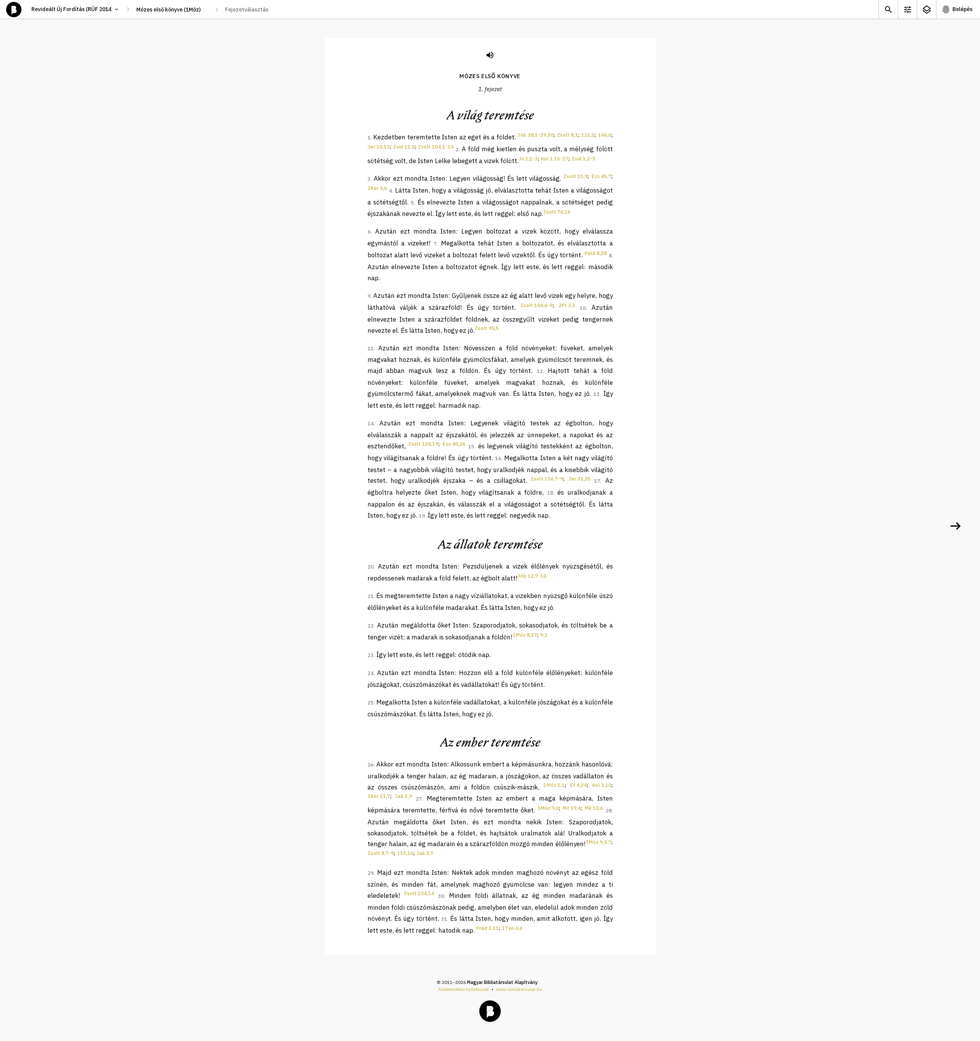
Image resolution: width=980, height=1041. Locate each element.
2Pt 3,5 (567, 305)
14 (371, 423)
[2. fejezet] (955, 526)
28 (609, 810)
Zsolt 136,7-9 (547, 479)
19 (422, 516)
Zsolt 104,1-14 (436, 147)
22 (371, 626)
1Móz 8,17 (525, 635)
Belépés (962, 9)
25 (371, 702)
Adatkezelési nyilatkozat (463, 989)
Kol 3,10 (601, 785)
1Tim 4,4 (512, 928)
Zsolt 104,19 (423, 444)
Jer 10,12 (379, 147)
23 (371, 655)
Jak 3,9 (403, 796)
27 (419, 799)
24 (371, 673)
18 (550, 493)
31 (444, 919)
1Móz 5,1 (554, 785)
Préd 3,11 (487, 928)
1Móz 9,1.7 (598, 842)
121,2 (588, 135)
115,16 (405, 853)
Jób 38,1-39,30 (536, 135)
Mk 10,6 (594, 808)
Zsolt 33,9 (576, 176)
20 (371, 567)
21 (371, 596)
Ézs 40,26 (454, 444)
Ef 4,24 (578, 785)
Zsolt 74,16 (556, 212)
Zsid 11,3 (404, 147)
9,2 (543, 635)
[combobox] (172, 9)
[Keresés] (888, 9)
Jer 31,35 (579, 479)
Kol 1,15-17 (554, 158)
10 (583, 308)
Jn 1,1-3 (528, 158)
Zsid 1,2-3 (583, 158)
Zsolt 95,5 (487, 328)
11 (371, 348)
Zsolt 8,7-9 (381, 853)
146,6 (604, 135)
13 (596, 394)
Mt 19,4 (572, 808)
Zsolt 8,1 (567, 135)
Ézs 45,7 (601, 176)
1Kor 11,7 (379, 796)
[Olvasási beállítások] (907, 9)
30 (441, 896)
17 (597, 481)
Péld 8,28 (596, 253)
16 (498, 458)
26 (371, 765)
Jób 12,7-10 (532, 576)
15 (471, 446)
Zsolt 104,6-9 (536, 305)
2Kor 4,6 (377, 188)
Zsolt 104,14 (419, 893)
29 (371, 873)
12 (540, 371)
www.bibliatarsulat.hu (519, 989)
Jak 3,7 (424, 853)
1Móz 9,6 (548, 808)
